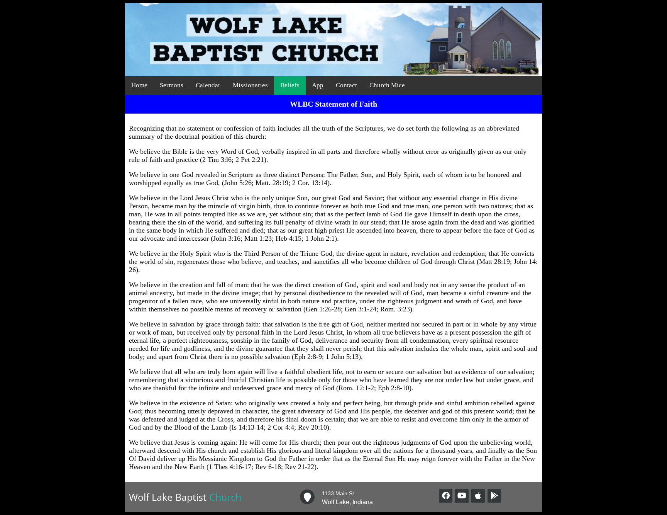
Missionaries (250, 85)
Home (139, 85)
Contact (346, 85)
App (317, 85)
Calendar (208, 85)
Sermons (171, 85)
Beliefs (290, 85)
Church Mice (387, 85)
